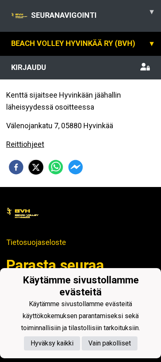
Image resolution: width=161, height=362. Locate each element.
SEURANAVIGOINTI (92, 13)
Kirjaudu (28, 67)
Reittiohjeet (25, 144)
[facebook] (16, 167)
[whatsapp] (55, 167)
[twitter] (35, 167)
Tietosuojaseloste (36, 242)
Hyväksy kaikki (52, 343)
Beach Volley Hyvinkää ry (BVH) (82, 43)
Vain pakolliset (109, 343)
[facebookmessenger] (75, 167)
